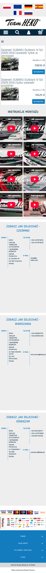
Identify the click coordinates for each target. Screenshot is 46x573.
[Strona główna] (23, 22)
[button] (6, 32)
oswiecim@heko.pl (38, 452)
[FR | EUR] (18, 12)
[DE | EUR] (28, 6)
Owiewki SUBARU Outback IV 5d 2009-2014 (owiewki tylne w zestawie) (22, 53)
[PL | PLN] (7, 6)
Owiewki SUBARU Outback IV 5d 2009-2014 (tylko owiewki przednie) (22, 83)
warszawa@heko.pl (38, 354)
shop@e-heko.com (34, 259)
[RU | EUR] (28, 12)
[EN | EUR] (18, 6)
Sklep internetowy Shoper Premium (23, 570)
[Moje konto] (29, 32)
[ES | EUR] (39, 6)
